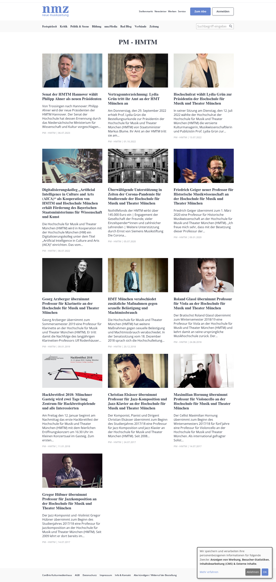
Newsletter (161, 11)
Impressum (106, 575)
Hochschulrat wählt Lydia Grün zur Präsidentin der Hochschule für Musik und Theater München (203, 98)
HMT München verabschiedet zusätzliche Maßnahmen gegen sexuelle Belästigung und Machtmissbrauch (132, 305)
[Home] (55, 11)
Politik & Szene (79, 26)
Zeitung (154, 26)
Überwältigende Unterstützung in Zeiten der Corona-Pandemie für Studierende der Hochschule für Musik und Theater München (135, 196)
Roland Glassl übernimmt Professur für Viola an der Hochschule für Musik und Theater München (203, 303)
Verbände (140, 26)
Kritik (63, 26)
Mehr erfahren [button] (209, 572)
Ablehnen (253, 572)
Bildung (96, 26)
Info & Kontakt (123, 575)
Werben (172, 11)
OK (265, 572)
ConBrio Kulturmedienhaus (57, 575)
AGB (77, 575)
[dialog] (234, 562)
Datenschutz (90, 575)
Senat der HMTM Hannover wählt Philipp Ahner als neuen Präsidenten (71, 96)
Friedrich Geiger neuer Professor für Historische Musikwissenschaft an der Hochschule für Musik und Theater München (203, 196)
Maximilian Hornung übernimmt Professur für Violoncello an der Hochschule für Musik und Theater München (202, 401)
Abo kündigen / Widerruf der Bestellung (155, 575)
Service (182, 11)
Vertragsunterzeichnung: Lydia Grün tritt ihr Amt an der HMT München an (134, 98)
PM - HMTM (49, 132)
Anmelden (222, 11)
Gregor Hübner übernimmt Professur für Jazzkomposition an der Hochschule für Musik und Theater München (69, 501)
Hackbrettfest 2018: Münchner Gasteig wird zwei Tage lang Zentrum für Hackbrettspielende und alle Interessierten (68, 401)
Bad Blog (126, 26)
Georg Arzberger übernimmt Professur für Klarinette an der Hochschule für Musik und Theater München (70, 305)
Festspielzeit (49, 26)
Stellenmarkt (146, 11)
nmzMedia (110, 26)
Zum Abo (200, 11)
